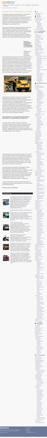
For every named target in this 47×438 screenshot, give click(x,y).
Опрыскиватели (40, 347)
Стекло (38, 291)
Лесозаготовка (40, 122)
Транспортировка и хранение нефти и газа (40, 193)
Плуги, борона (40, 348)
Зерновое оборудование (40, 341)
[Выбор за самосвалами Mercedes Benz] (6, 257)
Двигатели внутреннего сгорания (39, 109)
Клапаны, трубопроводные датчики (40, 267)
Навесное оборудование (38, 44)
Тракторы (37, 353)
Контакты (28, 430)
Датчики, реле (40, 298)
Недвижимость (38, 17)
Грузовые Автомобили (38, 41)
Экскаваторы (39, 79)
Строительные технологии (38, 420)
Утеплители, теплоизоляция (40, 408)
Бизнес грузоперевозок (38, 35)
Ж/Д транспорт (38, 42)
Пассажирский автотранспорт (38, 47)
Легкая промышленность (39, 141)
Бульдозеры (39, 61)
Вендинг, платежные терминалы (39, 23)
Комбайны (37, 331)
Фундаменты (39, 413)
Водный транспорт (39, 39)
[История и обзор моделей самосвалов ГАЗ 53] (6, 215)
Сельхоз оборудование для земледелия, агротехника (39, 337)
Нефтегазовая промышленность (39, 174)
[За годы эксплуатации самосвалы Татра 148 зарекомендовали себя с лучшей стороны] (6, 202)
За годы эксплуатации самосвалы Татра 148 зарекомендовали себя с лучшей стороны (21, 197)
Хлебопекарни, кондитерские (40, 242)
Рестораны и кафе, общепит (40, 28)
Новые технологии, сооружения (39, 367)
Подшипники (39, 145)
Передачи (39, 144)
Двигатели (37, 106)
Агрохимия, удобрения (37, 326)
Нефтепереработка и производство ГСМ (41, 189)
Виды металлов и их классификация (40, 153)
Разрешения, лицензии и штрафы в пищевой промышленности (40, 236)
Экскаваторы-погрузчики (40, 81)
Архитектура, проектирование (38, 357)
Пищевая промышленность (39, 208)
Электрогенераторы (39, 318)
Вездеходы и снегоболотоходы (39, 37)
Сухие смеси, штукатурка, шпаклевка (39, 405)
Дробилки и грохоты (39, 100)
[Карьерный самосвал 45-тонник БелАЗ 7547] (6, 246)
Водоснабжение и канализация (39, 362)
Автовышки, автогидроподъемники (41, 58)
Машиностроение (39, 143)
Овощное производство (40, 223)
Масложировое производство (40, 216)
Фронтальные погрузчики (40, 77)
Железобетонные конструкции (40, 395)
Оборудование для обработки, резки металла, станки (40, 164)
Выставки (18, 5)
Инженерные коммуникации (38, 364)
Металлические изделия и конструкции (40, 160)
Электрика (37, 295)
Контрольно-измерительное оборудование (38, 135)
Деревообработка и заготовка (39, 115)
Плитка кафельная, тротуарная (39, 402)
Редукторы (39, 147)
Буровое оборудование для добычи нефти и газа (41, 180)
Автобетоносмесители (41, 56)
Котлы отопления (40, 371)
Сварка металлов (40, 170)
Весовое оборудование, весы (39, 85)
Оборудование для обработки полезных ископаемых (40, 103)
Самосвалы (15, 7)
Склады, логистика (39, 256)
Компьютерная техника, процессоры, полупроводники (40, 301)
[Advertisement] (12, 47)
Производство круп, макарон (40, 229)
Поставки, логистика (39, 18)
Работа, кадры (38, 20)
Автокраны (39, 59)
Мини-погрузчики (40, 74)
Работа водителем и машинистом (39, 53)
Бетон (38, 388)
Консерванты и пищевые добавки (40, 213)
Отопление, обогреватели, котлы (39, 369)
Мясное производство (40, 220)
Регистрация (28, 427)
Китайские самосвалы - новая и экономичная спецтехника (18, 235)
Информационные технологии (39, 14)
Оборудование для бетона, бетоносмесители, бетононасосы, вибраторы (41, 382)
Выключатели (40, 296)
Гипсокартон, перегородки (39, 392)
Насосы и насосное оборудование (39, 172)
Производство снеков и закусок (40, 231)
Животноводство (39, 328)
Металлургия (38, 151)
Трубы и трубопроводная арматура (38, 259)
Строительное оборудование (38, 378)
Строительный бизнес (40, 422)
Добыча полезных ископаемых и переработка (40, 97)
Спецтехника (9, 7)
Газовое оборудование (40, 184)
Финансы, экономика (39, 29)
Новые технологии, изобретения (39, 201)
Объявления (27, 5)
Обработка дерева (39, 128)
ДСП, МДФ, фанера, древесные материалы (39, 119)
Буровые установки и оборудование (40, 91)
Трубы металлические (40, 273)
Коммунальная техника (40, 67)
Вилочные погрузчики (39, 63)
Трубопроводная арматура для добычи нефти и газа (40, 197)
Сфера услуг (37, 21)
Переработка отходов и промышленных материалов (38, 204)
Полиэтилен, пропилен (39, 285)
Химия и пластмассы (39, 277)
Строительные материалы (38, 386)
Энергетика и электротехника (38, 320)
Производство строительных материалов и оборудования (38, 251)
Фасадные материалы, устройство (39, 411)
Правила (27, 429)
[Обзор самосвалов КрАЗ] (6, 227)
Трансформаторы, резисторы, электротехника (40, 312)
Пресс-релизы (11, 5)
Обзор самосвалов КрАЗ (16, 222)
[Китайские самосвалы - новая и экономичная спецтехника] (6, 237)
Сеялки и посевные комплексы (39, 351)
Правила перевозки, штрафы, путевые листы (39, 50)
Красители (39, 281)
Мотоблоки (39, 346)
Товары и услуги (35, 5)
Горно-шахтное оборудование (40, 94)
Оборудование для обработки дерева (40, 125)
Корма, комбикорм (39, 343)
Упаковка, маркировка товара (39, 275)
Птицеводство (38, 334)
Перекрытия (39, 399)
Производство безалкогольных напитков (40, 226)
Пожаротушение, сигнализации (38, 375)
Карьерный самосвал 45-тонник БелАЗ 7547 (20, 243)
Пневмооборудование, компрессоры (40, 245)
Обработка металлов (39, 168)
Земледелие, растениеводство (39, 330)
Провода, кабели (40, 307)
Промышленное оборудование (38, 255)
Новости (5, 5)
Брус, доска (39, 116)
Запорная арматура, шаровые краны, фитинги (40, 263)
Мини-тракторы (38, 332)
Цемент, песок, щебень (40, 416)
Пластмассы (39, 283)
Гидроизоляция (40, 390)
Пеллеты (39, 129)
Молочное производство (40, 218)
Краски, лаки (39, 282)
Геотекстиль (39, 389)
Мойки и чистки (40, 26)
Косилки (38, 345)
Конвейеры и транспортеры (38, 132)
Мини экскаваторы (39, 72)
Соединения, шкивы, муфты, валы (40, 149)
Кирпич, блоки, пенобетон (40, 397)
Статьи (22, 5)
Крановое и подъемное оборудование (38, 138)
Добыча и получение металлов (39, 157)
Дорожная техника (39, 65)
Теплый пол (39, 373)
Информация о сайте (30, 432)
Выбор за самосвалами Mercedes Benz (19, 253)
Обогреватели (40, 372)
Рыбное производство (40, 240)
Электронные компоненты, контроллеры (39, 316)
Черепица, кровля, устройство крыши (41, 418)
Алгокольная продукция (39, 211)
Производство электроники (40, 309)
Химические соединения (39, 294)
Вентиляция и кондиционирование (39, 360)
